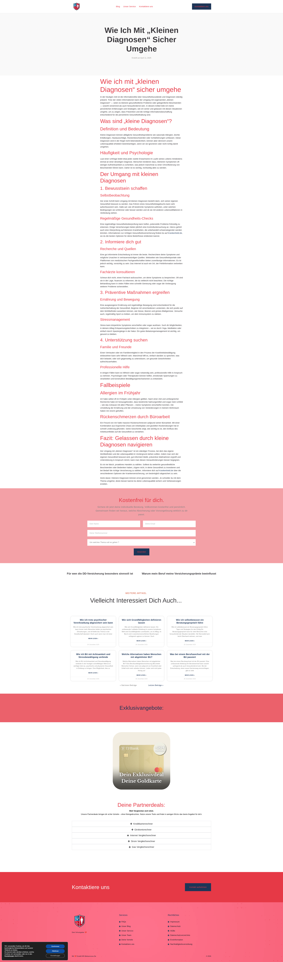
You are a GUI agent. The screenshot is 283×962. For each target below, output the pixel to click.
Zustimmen (55, 946)
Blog (118, 6)
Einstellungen (9, 956)
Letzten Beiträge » (155, 608)
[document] (141, 923)
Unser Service (129, 6)
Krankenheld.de (175, 155)
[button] (141, 885)
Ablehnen (55, 951)
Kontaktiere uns (146, 6)
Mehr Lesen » (93, 561)
